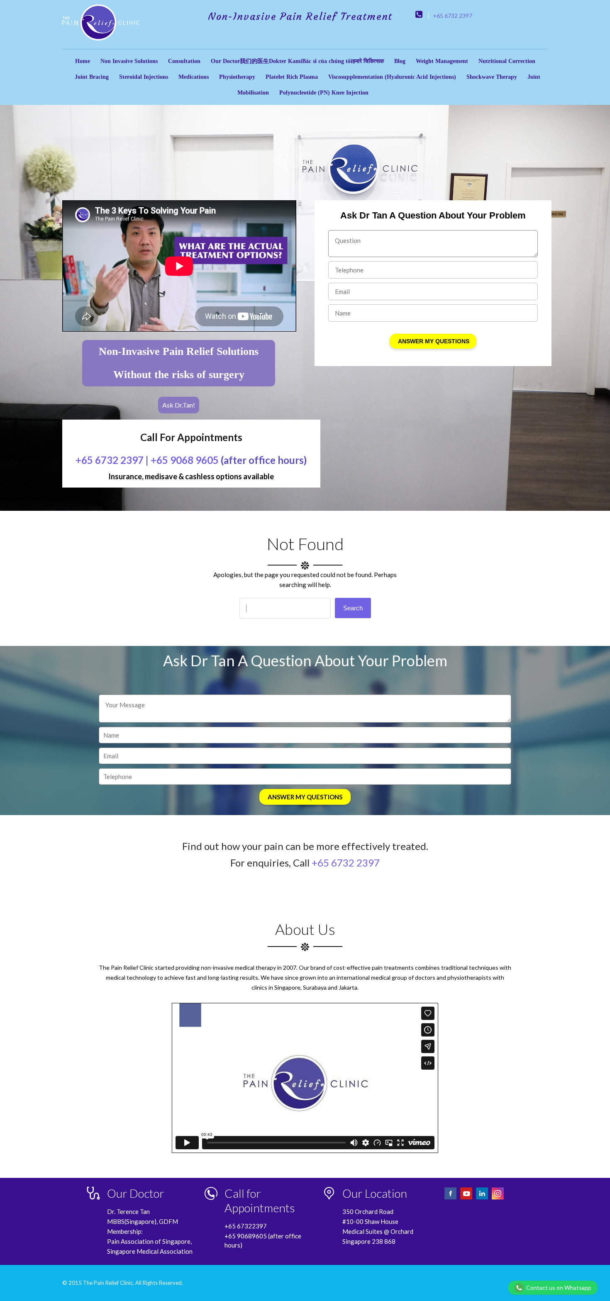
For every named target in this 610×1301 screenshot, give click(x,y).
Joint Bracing (92, 77)
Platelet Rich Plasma (292, 77)
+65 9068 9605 (185, 460)
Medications (193, 77)
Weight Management (442, 61)
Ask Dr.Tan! (178, 405)
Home (82, 61)
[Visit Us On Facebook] (451, 1198)
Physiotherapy (237, 77)
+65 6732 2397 (452, 15)
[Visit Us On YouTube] (467, 1198)
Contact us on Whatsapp (558, 1287)
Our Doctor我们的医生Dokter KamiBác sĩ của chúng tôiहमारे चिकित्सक (297, 61)
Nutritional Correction (506, 61)
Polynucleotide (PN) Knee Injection (323, 93)
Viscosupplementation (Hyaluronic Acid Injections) (392, 77)
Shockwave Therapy (491, 77)
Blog (399, 61)
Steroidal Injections (143, 77)
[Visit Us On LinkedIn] (482, 1198)
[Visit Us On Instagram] (497, 1198)
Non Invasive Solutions (129, 61)
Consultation (184, 61)
